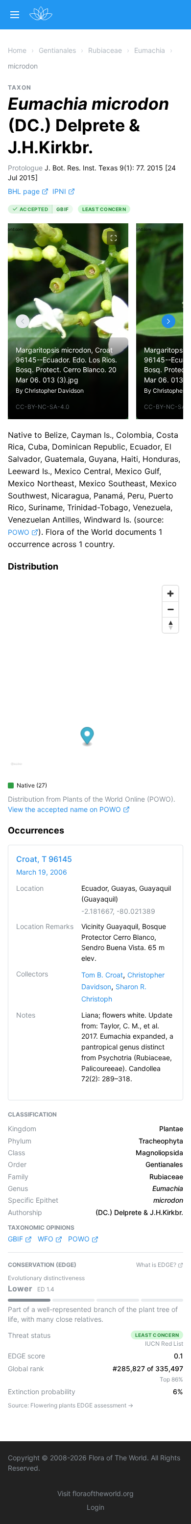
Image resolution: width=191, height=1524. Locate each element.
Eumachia (149, 50)
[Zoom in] (170, 593)
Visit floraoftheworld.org (95, 1493)
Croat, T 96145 (44, 859)
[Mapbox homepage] (16, 768)
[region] (95, 679)
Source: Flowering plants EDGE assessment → (70, 1405)
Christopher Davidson (54, 390)
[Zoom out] (170, 609)
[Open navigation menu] (15, 15)
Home (17, 50)
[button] (87, 737)
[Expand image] (113, 238)
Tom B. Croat (102, 975)
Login (95, 1507)
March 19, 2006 (41, 872)
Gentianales (57, 50)
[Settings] (22, 321)
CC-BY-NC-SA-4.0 (43, 406)
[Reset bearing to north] (170, 625)
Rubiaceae (105, 50)
